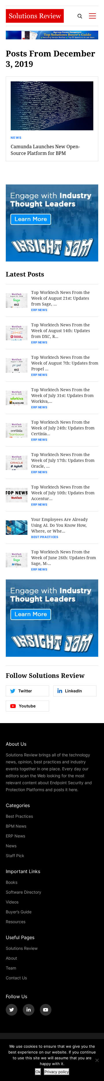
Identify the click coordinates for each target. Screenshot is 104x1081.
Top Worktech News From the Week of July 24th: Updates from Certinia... (62, 427)
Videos (12, 902)
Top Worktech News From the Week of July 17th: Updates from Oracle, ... (62, 460)
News (16, 137)
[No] (97, 1060)
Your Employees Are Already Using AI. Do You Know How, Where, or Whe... (59, 525)
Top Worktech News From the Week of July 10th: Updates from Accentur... (62, 492)
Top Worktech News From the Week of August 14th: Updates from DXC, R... (60, 330)
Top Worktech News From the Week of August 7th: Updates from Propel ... (64, 363)
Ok (38, 1071)
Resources (15, 921)
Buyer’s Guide (18, 911)
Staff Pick (15, 855)
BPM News (16, 826)
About (11, 958)
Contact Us (16, 978)
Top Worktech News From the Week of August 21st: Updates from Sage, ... (60, 298)
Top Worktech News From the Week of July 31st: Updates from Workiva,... (62, 395)
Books (11, 882)
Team (11, 968)
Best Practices (44, 536)
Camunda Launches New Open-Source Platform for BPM (45, 149)
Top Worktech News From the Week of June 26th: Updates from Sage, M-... (63, 557)
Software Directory (23, 892)
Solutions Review (22, 948)
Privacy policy (56, 1071)
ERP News (39, 309)
